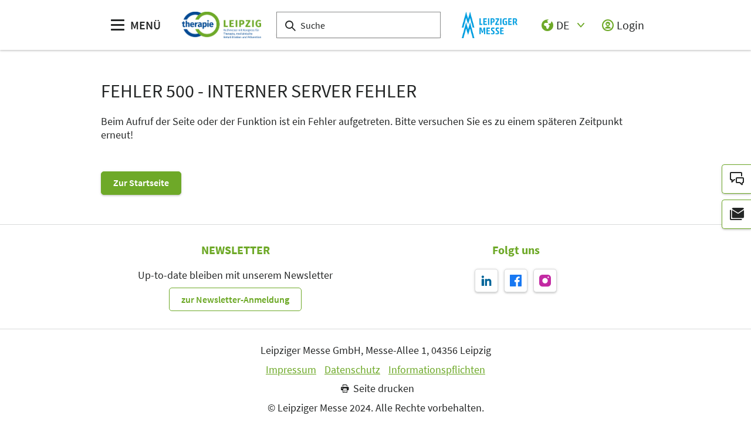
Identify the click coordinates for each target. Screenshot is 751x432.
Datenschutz (352, 369)
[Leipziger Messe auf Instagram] (545, 280)
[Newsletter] (736, 214)
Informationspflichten (436, 369)
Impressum (291, 369)
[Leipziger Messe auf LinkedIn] (486, 280)
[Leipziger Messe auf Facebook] (515, 280)
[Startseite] (221, 25)
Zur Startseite (141, 182)
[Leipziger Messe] (489, 25)
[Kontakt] (736, 179)
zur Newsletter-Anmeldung (235, 299)
